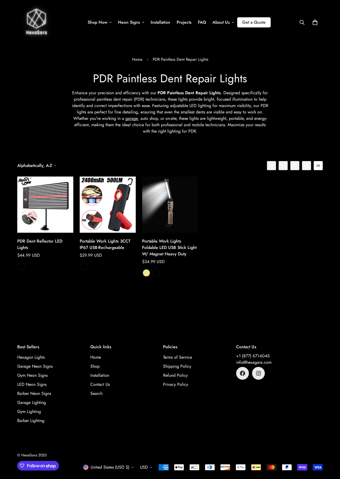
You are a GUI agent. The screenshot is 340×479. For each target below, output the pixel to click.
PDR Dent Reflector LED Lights (39, 244)
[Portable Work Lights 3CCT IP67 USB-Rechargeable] (108, 205)
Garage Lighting (31, 402)
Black (83, 266)
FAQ (202, 22)
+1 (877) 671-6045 (253, 356)
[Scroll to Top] (330, 450)
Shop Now (97, 22)
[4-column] (306, 165)
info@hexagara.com (253, 362)
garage (131, 118)
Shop (95, 366)
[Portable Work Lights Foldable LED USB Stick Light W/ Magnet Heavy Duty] (170, 205)
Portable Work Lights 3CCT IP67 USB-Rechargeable (105, 244)
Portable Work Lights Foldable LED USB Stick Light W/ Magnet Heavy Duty (169, 247)
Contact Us (100, 384)
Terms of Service (177, 357)
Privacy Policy (175, 384)
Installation (160, 22)
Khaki (146, 272)
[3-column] (294, 165)
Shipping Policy (177, 366)
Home (137, 59)
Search (96, 393)
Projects (184, 22)
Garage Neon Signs (35, 366)
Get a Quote (254, 22)
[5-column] (318, 165)
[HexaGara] (36, 22)
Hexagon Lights (31, 357)
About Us (221, 22)
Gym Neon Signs (32, 375)
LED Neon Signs (31, 384)
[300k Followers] (242, 373)
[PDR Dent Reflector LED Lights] (45, 205)
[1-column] (271, 165)
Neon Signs (129, 22)
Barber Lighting (30, 420)
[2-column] (283, 165)
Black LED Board (21, 266)
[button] (315, 22)
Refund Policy (175, 375)
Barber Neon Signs (34, 393)
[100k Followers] (258, 373)
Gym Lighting (29, 411)
